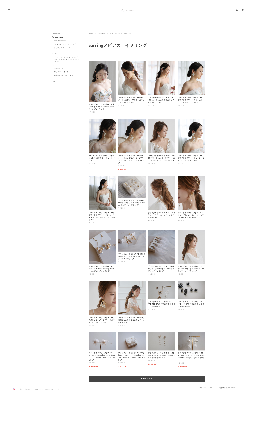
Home (91, 34)
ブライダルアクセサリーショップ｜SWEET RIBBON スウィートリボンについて (67, 59)
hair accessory (60, 41)
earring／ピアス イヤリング (65, 44)
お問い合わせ (59, 68)
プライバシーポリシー (62, 72)
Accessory (102, 34)
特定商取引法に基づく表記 (63, 75)
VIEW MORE (147, 379)
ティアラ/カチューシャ (62, 48)
